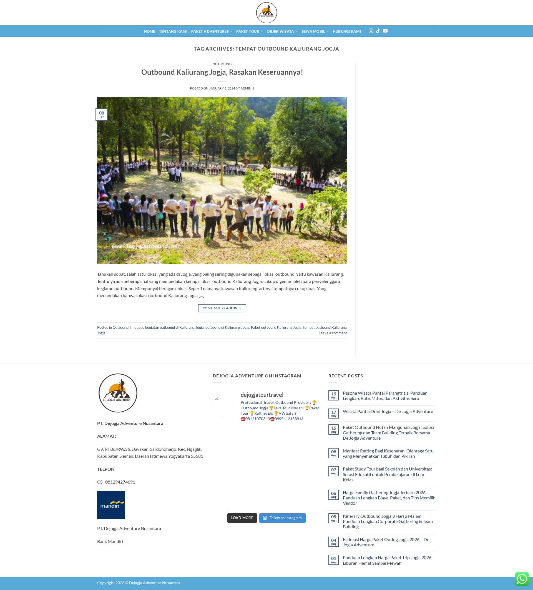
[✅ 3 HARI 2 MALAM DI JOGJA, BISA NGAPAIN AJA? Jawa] (225, 468)
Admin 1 (247, 88)
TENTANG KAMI (173, 31)
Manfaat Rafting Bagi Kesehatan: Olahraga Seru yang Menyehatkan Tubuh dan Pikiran (388, 453)
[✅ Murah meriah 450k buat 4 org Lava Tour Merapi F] (252, 502)
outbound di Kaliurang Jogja (227, 327)
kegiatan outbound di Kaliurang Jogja (174, 327)
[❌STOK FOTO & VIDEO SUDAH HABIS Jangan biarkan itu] (280, 468)
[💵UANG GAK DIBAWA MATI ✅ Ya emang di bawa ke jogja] (225, 485)
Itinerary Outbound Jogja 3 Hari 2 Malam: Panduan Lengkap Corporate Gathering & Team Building (388, 521)
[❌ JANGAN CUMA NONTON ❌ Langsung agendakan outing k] (280, 502)
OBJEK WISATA (280, 31)
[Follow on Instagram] (371, 31)
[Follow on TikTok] (378, 31)
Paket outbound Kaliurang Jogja (276, 327)
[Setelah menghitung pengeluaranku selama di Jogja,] (252, 452)
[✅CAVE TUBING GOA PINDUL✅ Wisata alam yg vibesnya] (280, 485)
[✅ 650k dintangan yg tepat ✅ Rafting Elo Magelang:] (252, 485)
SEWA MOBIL (313, 31)
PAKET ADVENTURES (210, 31)
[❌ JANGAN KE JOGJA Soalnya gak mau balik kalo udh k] (307, 452)
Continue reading (222, 308)
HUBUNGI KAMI (347, 31)
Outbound (222, 64)
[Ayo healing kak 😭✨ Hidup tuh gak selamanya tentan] (280, 435)
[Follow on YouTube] (385, 31)
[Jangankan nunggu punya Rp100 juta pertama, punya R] (225, 452)
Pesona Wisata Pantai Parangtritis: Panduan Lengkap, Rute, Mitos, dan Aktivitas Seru (385, 395)
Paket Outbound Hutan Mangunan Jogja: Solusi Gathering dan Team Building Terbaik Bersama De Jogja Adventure (388, 432)
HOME (149, 31)
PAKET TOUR (247, 31)
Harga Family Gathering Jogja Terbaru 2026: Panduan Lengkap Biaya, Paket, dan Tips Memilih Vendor (389, 498)
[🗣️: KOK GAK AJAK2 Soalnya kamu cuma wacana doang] (307, 485)
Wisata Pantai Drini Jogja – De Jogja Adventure (388, 411)
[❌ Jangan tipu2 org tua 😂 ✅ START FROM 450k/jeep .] (307, 468)
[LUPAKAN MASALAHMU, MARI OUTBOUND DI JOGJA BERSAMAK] (280, 452)
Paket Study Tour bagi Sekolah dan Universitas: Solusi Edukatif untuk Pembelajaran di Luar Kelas (387, 474)
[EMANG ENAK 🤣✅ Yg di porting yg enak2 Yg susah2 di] (225, 502)
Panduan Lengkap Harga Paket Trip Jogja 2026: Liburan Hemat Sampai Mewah (388, 560)
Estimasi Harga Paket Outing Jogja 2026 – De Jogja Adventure (386, 542)
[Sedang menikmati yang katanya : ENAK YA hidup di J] (252, 435)
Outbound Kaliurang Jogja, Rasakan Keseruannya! (222, 72)
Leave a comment (333, 333)
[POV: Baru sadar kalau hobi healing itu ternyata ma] (307, 435)
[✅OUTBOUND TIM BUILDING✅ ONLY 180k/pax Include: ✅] (307, 502)
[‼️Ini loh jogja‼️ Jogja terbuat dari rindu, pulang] (252, 468)
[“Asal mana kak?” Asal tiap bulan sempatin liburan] (225, 435)
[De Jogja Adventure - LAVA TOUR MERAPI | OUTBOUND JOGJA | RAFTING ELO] (266, 12)
